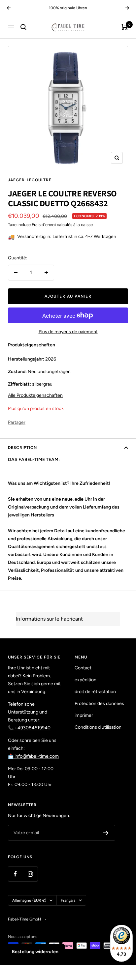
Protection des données (99, 703)
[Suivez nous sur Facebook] (15, 873)
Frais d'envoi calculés (52, 224)
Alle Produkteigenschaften (35, 395)
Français (68, 900)
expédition (85, 680)
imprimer (84, 715)
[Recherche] (23, 27)
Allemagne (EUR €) (29, 900)
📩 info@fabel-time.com (33, 756)
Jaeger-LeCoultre (29, 180)
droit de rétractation (95, 691)
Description (22, 447)
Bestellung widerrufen (35, 951)
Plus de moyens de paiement (68, 332)
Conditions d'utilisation (98, 727)
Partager (16, 422)
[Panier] (124, 27)
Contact (83, 668)
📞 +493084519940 (29, 728)
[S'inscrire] (106, 833)
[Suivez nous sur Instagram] (30, 873)
